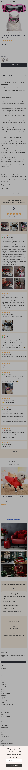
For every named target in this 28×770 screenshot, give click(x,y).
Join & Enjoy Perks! (14, 765)
